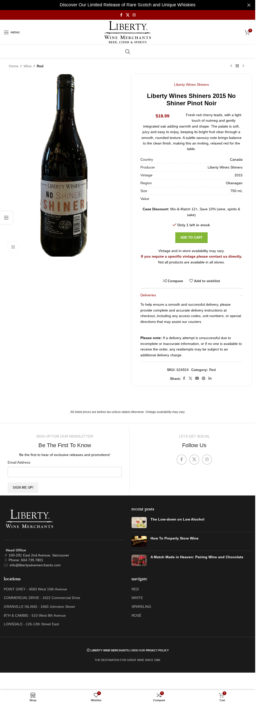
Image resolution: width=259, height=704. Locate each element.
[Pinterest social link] (203, 378)
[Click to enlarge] (13, 247)
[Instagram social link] (134, 15)
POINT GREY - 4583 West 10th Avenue (35, 589)
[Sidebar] (6, 217)
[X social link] (127, 15)
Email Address (19, 462)
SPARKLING (141, 607)
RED (135, 589)
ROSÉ (136, 615)
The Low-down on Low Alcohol (177, 519)
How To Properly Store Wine (174, 538)
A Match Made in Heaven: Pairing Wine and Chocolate (196, 557)
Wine (28, 66)
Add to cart (191, 237)
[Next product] (243, 66)
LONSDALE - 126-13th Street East (31, 624)
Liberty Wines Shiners (191, 84)
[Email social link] (197, 378)
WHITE (137, 598)
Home (13, 66)
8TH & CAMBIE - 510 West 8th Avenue (35, 615)
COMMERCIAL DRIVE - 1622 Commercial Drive (42, 598)
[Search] (128, 52)
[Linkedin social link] (210, 378)
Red (40, 66)
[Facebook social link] (121, 15)
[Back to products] (237, 66)
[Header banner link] (127, 5)
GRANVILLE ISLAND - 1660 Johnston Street (39, 607)
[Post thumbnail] (139, 522)
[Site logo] (127, 32)
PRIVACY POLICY (157, 650)
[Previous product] (231, 66)
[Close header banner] (249, 5)
